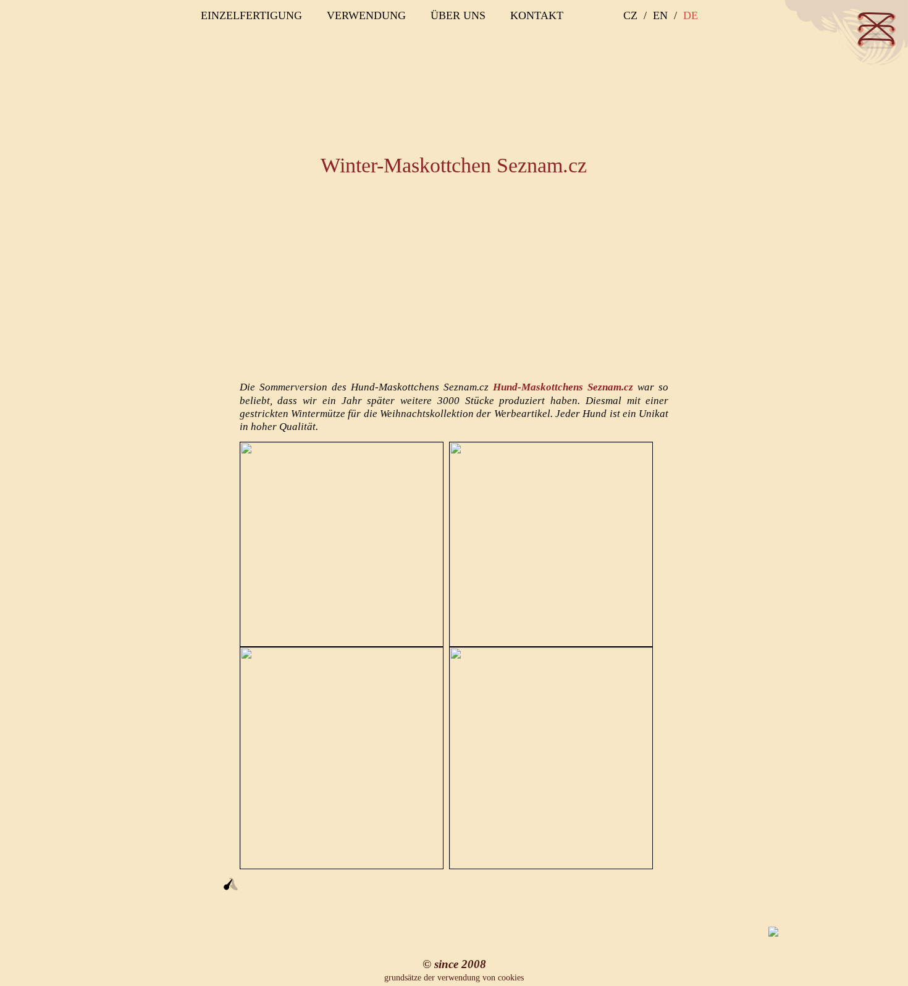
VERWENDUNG (366, 15)
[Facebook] (672, 41)
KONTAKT (536, 15)
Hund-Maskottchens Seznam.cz (563, 387)
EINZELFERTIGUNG (251, 15)
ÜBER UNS (458, 15)
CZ (630, 15)
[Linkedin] (693, 41)
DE (690, 15)
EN (660, 15)
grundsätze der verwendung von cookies (454, 977)
